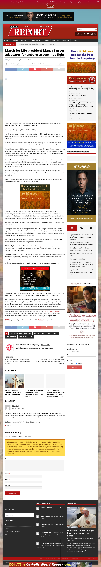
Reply (9, 426)
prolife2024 (23, 337)
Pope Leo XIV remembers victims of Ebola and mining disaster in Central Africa (81, 272)
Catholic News (39, 333)
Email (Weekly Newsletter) (12, 531)
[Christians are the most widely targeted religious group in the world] (34, 381)
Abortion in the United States (20, 333)
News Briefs (8, 44)
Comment (8, 459)
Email (7, 479)
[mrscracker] (37, 509)
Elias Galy (16, 406)
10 (81, 100)
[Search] (96, 29)
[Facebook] (85, 33)
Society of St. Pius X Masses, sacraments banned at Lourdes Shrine (50, 535)
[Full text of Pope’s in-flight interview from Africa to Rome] (81, 517)
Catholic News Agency (24, 64)
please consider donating (52, 311)
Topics (45, 40)
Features (24, 40)
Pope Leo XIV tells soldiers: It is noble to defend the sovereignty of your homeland (81, 237)
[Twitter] (88, 33)
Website (7, 485)
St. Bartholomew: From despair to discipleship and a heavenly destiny (81, 88)
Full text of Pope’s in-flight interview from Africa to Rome (80, 533)
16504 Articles (45, 345)
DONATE (50, 6)
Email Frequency (73, 361)
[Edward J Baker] (37, 534)
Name (7, 474)
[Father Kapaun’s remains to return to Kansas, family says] (14, 381)
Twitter (7, 528)
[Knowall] (37, 517)
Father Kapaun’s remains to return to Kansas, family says (13, 392)
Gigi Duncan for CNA (24, 60)
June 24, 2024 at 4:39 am (18, 408)
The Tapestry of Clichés (77, 96)
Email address (72, 349)
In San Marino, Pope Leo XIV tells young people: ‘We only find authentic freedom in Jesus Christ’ (81, 104)
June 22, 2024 (11, 64)
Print (61, 64)
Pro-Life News (11, 337)
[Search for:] (86, 29)
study (39, 246)
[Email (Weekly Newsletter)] (92, 33)
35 (81, 118)
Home (6, 40)
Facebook (8, 525)
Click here (8, 320)
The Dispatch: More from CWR (81, 80)
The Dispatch (36, 40)
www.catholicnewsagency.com (42, 348)
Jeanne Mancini (53, 333)
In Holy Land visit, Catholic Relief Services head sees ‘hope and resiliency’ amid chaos (55, 393)
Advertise (65, 40)
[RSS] (95, 33)
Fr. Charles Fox (74, 91)
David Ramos (73, 109)
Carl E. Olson (73, 116)
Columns (14, 40)
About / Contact (50, 559)
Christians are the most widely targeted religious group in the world (34, 393)
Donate (74, 40)
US (31, 337)
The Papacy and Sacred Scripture (80, 114)
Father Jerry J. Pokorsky (76, 98)
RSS (6, 534)
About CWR (55, 40)
